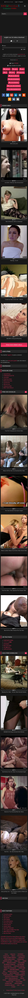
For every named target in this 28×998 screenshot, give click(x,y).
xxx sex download (14, 82)
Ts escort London (8, 914)
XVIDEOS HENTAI (10, 985)
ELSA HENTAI (7, 966)
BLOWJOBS (21, 964)
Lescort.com (7, 382)
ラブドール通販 (8, 642)
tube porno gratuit (12, 360)
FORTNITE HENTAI (19, 966)
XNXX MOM (18, 938)
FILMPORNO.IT (5, 941)
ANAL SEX (17, 961)
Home (6, 954)
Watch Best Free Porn (9, 931)
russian (12, 72)
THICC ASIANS (12, 940)
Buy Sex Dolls (7, 933)
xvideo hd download (14, 79)
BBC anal (12, 941)
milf (6, 72)
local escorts (14, 943)
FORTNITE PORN (8, 640)
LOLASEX (6, 377)
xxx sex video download (14, 85)
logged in (9, 355)
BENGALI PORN (11, 962)
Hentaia (23, 990)
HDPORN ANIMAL (14, 969)
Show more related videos (14, 345)
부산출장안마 (7, 647)
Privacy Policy (21, 955)
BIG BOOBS (21, 962)
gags (22, 69)
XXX (18, 985)
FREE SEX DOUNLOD (10, 968)
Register (21, 1)
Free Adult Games (8, 921)
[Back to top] (23, 993)
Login (16, 1)
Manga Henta (9, 990)
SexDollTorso (7, 374)
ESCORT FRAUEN (9, 928)
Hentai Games (7, 924)
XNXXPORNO (18, 983)
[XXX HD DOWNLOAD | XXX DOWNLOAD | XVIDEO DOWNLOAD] (11, 7)
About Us (12, 954)
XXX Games (7, 919)
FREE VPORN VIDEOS (9, 957)
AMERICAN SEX (7, 961)
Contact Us (6, 955)
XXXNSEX (20, 954)
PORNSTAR (20, 959)
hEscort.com (7, 384)
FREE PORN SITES (9, 959)
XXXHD (16, 63)
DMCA (13, 955)
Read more (13, 59)
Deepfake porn (19, 941)
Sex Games (7, 917)
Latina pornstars (8, 649)
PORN (23, 973)
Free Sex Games (8, 922)
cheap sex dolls (8, 386)
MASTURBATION (14, 973)
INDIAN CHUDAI (12, 971)
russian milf (21, 72)
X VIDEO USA (21, 940)
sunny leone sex (21, 54)
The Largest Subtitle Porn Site (11, 929)
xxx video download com (14, 89)
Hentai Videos (7, 926)
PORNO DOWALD (20, 974)
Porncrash (7, 943)
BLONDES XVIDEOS (9, 964)
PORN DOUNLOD (8, 974)
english (15, 69)
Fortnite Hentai (16, 990)
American (7, 69)
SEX (22, 976)
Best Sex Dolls (7, 916)
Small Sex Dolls (8, 379)
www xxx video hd (14, 75)
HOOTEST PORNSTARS (11, 976)
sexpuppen (6, 643)
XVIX (6, 940)
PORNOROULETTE (9, 375)
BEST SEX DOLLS (8, 387)
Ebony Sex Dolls (8, 381)
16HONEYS (21, 957)
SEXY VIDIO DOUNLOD (11, 978)
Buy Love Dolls (7, 645)
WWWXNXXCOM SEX (14, 980)
